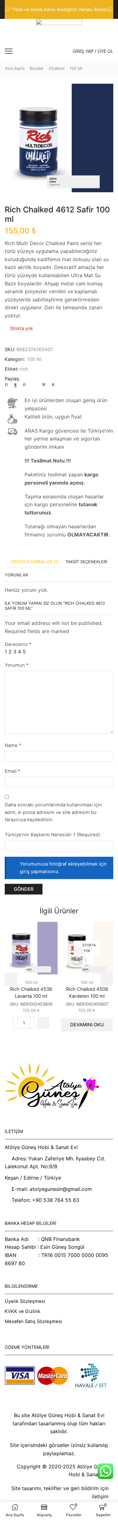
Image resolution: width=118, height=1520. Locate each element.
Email (12, 771)
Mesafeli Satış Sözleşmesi (33, 1321)
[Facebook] (15, 384)
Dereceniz (18, 644)
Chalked (57, 68)
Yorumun (16, 665)
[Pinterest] (24, 384)
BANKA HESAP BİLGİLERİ (30, 1223)
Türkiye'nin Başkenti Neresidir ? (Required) (52, 835)
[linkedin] (43, 384)
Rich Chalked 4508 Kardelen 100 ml (87, 992)
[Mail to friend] (34, 384)
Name (13, 745)
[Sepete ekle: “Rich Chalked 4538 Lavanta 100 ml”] (43, 1023)
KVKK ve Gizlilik (22, 1311)
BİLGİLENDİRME (21, 1286)
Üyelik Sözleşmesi (25, 1301)
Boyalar (37, 68)
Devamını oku (87, 1025)
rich (24, 369)
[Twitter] (8, 384)
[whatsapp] (51, 384)
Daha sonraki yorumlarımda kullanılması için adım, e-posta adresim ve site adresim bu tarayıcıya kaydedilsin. (53, 812)
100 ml (76, 68)
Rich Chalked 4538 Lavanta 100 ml (31, 992)
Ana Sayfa (15, 68)
